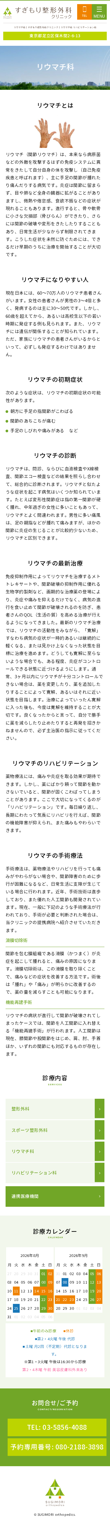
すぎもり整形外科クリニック (37, 12)
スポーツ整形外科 (29, 1130)
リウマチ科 (22, 1151)
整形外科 (20, 1109)
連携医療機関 (25, 1196)
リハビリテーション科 (34, 1173)
